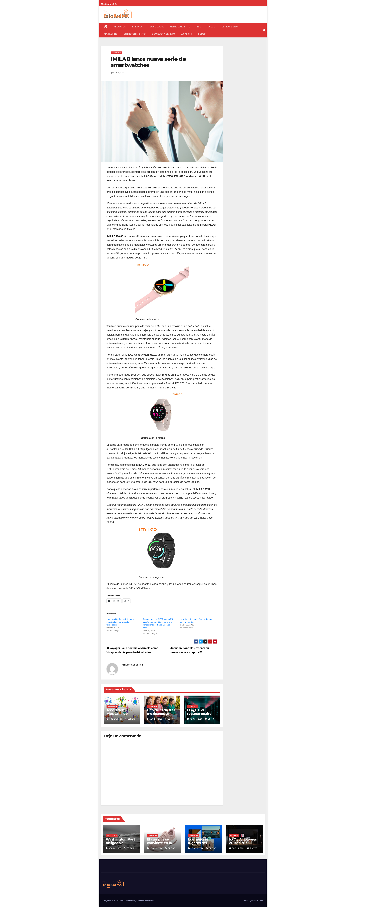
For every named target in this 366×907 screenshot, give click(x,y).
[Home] (106, 26)
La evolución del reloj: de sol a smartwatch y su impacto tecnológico (120, 622)
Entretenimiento (135, 34)
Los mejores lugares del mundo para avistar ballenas (201, 844)
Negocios (120, 26)
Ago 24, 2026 (115, 719)
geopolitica (112, 835)
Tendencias (152, 835)
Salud (211, 26)
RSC (198, 26)
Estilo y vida (230, 26)
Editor (131, 719)
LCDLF (202, 34)
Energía (137, 26)
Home (245, 901)
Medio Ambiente (180, 26)
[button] (264, 30)
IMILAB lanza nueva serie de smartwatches (148, 62)
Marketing (111, 34)
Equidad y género (163, 34)
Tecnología (156, 26)
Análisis (186, 34)
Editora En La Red (134, 665)
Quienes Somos (256, 901)
